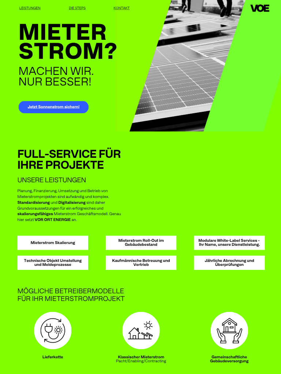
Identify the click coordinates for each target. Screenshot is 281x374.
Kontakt (122, 8)
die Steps (77, 8)
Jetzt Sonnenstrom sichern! (54, 107)
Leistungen (30, 8)
